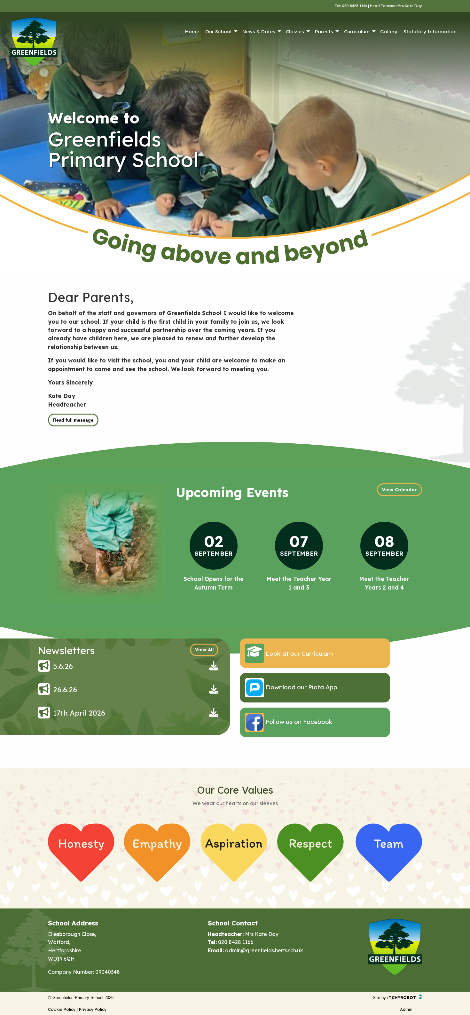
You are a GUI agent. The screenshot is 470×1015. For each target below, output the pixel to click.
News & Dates (258, 31)
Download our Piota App (300, 687)
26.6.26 (65, 689)
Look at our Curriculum (298, 653)
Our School (218, 31)
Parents (324, 31)
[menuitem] (192, 31)
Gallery (388, 31)
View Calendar (399, 490)
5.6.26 (63, 666)
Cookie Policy (61, 1009)
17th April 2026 (79, 713)
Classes (295, 31)
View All (204, 650)
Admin (406, 1009)
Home (192, 31)
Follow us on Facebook (298, 722)
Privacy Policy (92, 1009)
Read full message (73, 420)
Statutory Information (430, 31)
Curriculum (357, 31)
